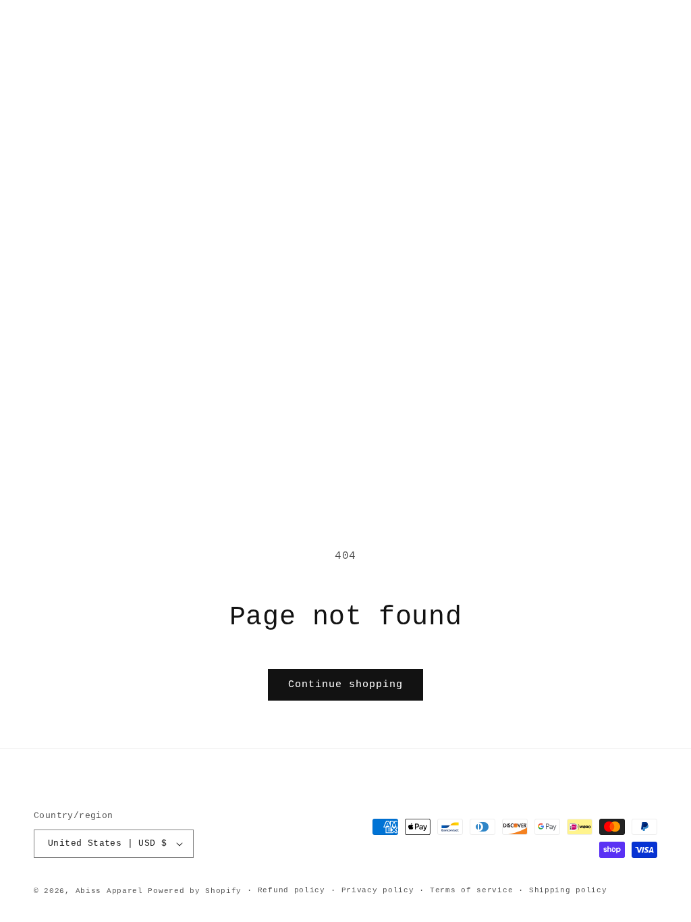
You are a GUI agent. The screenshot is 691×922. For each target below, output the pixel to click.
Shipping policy (568, 890)
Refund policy (291, 890)
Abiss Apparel (109, 891)
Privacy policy (377, 890)
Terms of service (471, 890)
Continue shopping (345, 684)
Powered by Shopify (195, 891)
